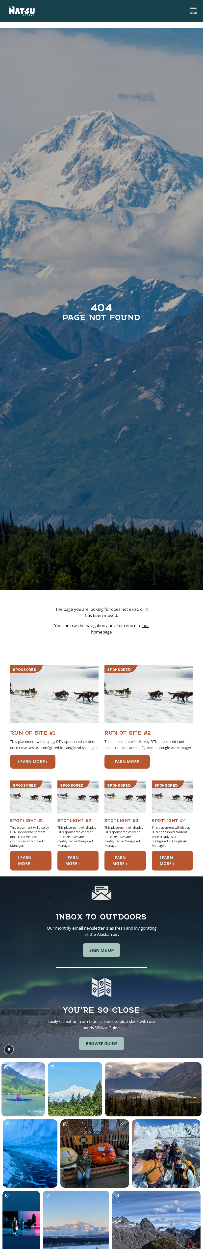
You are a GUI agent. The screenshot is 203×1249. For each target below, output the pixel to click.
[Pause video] (9, 1049)
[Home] (22, 11)
